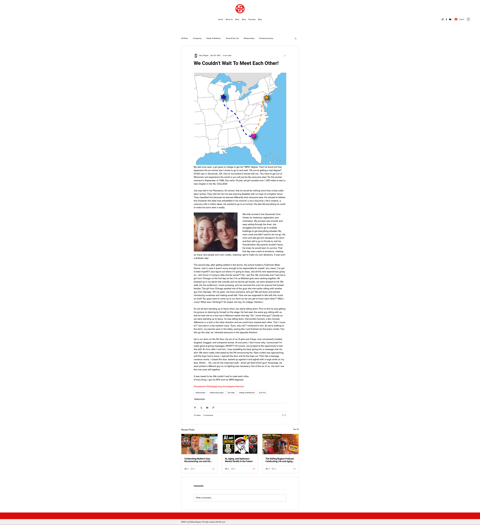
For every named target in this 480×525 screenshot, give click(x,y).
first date (231, 393)
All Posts (184, 38)
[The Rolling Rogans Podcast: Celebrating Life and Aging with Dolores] (280, 444)
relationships (200, 393)
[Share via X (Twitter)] (201, 407)
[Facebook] (446, 19)
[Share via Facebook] (195, 407)
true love (262, 393)
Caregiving (197, 38)
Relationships (249, 38)
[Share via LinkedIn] (207, 407)
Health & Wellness (213, 38)
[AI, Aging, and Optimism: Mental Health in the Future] (240, 444)
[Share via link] (213, 407)
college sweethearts (247, 393)
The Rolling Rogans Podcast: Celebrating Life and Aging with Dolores (280, 460)
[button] (468, 19)
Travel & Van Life (232, 38)
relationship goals (217, 393)
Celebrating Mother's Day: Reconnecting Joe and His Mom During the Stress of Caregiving (197, 460)
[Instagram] (442, 19)
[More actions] (284, 55)
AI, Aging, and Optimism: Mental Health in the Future (239, 460)
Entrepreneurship (266, 38)
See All (296, 429)
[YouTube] (450, 19)
